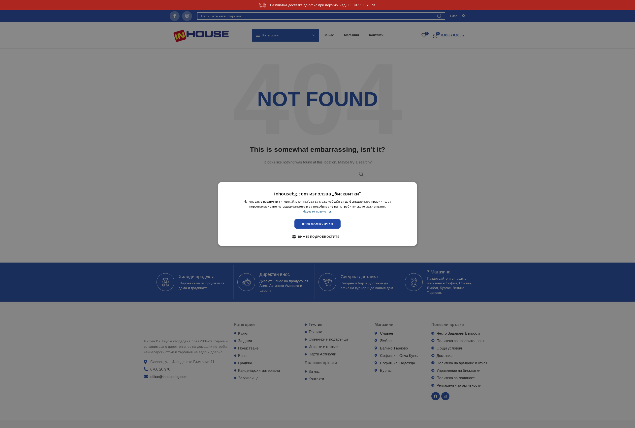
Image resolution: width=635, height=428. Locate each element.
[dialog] (317, 214)
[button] (317, 237)
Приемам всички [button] (317, 224)
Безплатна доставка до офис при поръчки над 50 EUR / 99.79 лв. (323, 5)
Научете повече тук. (317, 211)
